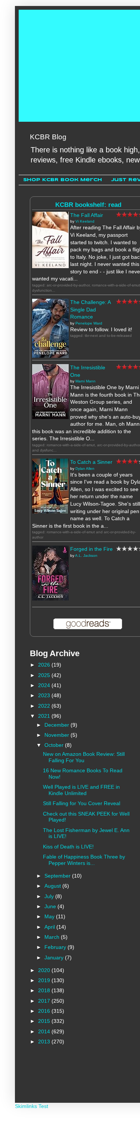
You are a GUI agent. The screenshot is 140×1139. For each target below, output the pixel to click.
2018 (45, 990)
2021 (45, 716)
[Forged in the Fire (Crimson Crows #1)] (50, 599)
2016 (45, 1011)
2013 (45, 1042)
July (49, 896)
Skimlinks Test (31, 1106)
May (50, 916)
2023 (45, 695)
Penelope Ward (88, 323)
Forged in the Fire (91, 549)
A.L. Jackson (86, 555)
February (56, 947)
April (50, 927)
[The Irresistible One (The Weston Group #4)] (50, 417)
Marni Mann (85, 381)
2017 (45, 1001)
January (54, 957)
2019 (45, 980)
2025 (45, 675)
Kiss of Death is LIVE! (68, 847)
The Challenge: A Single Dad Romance (90, 309)
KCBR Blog (48, 137)
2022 (45, 706)
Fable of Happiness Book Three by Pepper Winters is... (84, 860)
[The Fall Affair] (50, 266)
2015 (45, 1021)
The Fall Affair (86, 215)
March (52, 937)
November (57, 735)
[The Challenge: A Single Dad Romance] (50, 356)
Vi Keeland (84, 221)
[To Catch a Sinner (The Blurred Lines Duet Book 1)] (50, 512)
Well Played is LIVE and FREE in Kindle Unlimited (81, 790)
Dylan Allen (84, 468)
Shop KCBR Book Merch (62, 180)
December (57, 725)
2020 (45, 970)
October (54, 745)
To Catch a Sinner (91, 462)
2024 (45, 685)
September (58, 876)
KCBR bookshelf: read (88, 204)
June (50, 906)
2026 (45, 665)
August (53, 886)
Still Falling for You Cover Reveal (81, 803)
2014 (45, 1031)
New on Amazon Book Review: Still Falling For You (84, 757)
